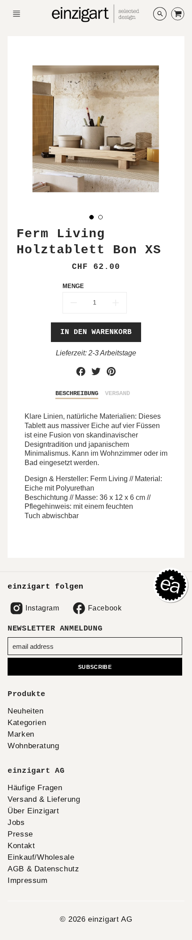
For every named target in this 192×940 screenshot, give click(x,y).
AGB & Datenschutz (43, 869)
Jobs (16, 822)
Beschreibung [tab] (76, 393)
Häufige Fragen (35, 787)
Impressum (27, 880)
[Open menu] (16, 14)
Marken (21, 734)
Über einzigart (33, 811)
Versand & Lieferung (44, 799)
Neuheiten (25, 711)
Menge (73, 286)
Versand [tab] (117, 393)
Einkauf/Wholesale (41, 857)
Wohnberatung (33, 746)
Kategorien (27, 722)
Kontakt (21, 845)
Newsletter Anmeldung (55, 628)
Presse (20, 834)
